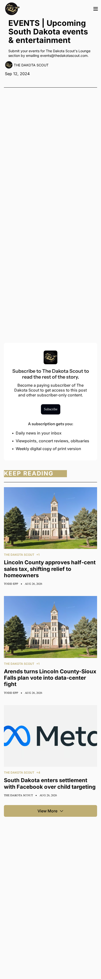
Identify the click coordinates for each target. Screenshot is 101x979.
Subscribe (50, 409)
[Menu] (96, 9)
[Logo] (12, 8)
